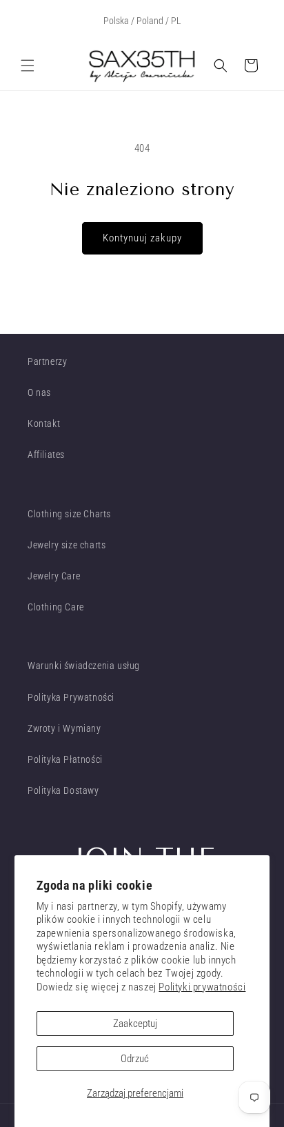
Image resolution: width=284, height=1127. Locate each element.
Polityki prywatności (202, 987)
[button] (27, 65)
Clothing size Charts (69, 513)
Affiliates (46, 454)
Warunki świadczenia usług (84, 665)
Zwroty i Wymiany (64, 728)
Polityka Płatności (65, 759)
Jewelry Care (54, 575)
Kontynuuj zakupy (142, 238)
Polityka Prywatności (71, 697)
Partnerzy (47, 361)
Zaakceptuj (135, 1023)
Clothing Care (56, 606)
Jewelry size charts (66, 544)
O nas (39, 392)
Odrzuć (135, 1059)
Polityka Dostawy (63, 790)
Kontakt (44, 423)
